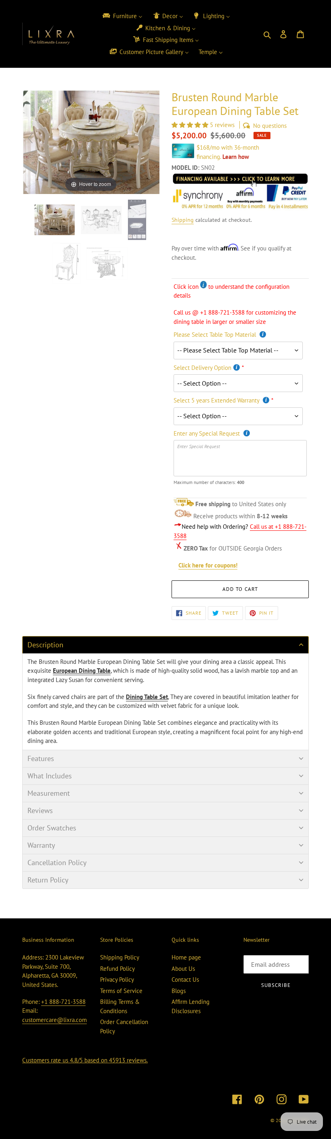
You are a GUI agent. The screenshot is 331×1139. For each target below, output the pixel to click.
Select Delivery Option (202, 367)
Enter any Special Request (207, 433)
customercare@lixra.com (54, 1020)
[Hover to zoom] (90, 141)
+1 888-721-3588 (63, 1001)
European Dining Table (82, 670)
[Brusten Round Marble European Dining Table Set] (138, 220)
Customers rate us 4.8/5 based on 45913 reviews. (85, 1060)
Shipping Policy (119, 957)
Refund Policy (117, 968)
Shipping (183, 219)
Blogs (179, 991)
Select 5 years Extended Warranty (217, 400)
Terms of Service (121, 991)
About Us (183, 968)
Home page (186, 957)
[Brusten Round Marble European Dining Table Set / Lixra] (55, 219)
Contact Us (185, 979)
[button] (191, 125)
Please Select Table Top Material (216, 334)
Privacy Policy (117, 979)
